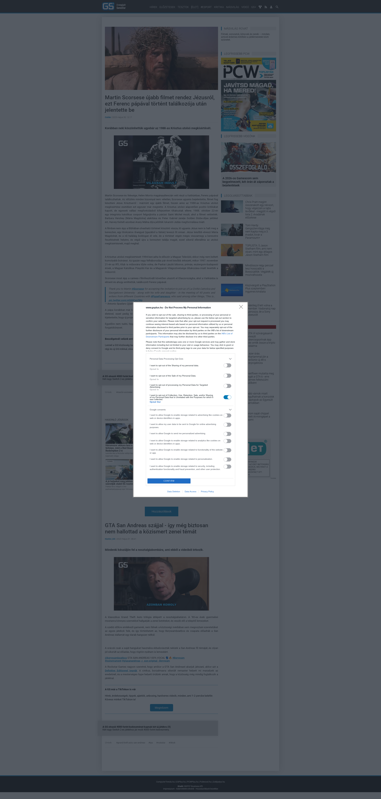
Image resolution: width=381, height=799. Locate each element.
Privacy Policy (207, 491)
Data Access (190, 491)
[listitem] (190, 358)
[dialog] (190, 399)
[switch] (227, 365)
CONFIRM (169, 481)
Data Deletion (173, 491)
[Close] (242, 308)
